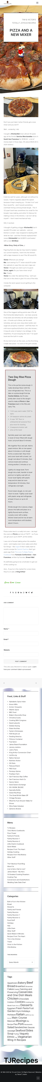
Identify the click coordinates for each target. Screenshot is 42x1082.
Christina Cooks (15, 718)
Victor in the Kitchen (14, 944)
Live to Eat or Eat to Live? (16, 869)
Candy (16, 989)
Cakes (10, 989)
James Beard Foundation (18, 744)
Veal (16, 1037)
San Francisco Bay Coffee (18, 777)
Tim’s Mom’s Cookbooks (16, 831)
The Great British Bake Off (18, 795)
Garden (11, 1011)
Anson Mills (13, 704)
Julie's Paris (13, 750)
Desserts (10, 907)
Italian (20, 1014)
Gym (18, 1011)
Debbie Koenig (14, 726)
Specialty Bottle (14, 790)
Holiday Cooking (13, 852)
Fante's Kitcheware (16, 731)
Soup (10, 1033)
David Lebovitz (14, 723)
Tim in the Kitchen (14, 939)
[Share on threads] (15, 592)
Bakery (22, 982)
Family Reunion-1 (13, 839)
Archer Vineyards (15, 707)
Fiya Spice (13, 742)
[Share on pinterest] (18, 592)
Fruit (31, 1008)
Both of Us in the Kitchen (16, 902)
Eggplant (11, 1008)
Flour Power (11, 833)
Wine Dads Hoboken (16, 806)
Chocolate (24, 999)
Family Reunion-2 (13, 841)
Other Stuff (11, 857)
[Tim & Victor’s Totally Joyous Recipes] (8, 2)
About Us (10, 866)
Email (6, 639)
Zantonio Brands (15, 809)
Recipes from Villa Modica (16, 855)
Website (7, 650)
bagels (17, 547)
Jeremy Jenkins (15, 747)
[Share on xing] (29, 592)
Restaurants (28, 1024)
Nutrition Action (14, 761)
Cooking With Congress (17, 720)
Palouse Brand (14, 766)
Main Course (19, 1017)
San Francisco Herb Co (17, 779)
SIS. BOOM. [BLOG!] (16, 787)
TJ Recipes (11, 828)
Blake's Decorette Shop (17, 715)
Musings (21, 1020)
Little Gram (11, 928)
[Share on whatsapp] (23, 592)
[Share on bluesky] (26, 592)
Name (6, 629)
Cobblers (11, 1002)
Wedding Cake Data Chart (16, 882)
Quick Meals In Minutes (15, 934)
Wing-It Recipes (16, 1039)
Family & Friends (13, 836)
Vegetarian (25, 1036)
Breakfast (20, 986)
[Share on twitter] (13, 592)
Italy (8, 926)
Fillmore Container (16, 739)
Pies (15, 1024)
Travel (9, 942)
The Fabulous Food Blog (16, 864)
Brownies (29, 986)
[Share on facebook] (10, 592)
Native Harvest (14, 758)
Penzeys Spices (15, 771)
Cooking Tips (12, 877)
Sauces (31, 1027)
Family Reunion (12, 912)
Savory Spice (14, 782)
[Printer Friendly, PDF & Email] (12, 583)
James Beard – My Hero (15, 872)
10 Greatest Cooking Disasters (18, 874)
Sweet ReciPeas (15, 793)
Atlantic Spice (14, 710)
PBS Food (12, 769)
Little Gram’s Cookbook (15, 844)
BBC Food (12, 712)
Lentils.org (13, 755)
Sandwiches (20, 1027)
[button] (37, 2)
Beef (30, 982)
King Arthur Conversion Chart (20, 752)
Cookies (20, 1001)
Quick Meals (11, 847)
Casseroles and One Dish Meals (19, 993)
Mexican (11, 1021)
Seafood (20, 1030)
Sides (29, 1030)
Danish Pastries (23, 549)
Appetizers (12, 983)
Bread (9, 904)
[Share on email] (31, 592)
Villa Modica (11, 947)
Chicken (13, 998)
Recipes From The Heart (16, 849)
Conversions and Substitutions (18, 880)
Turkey (16, 1034)
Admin (25, 1074)
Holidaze (11, 1014)
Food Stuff (11, 920)
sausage (11, 1030)
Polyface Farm (14, 774)
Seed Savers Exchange (17, 785)
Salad (10, 1027)
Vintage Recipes (15, 798)
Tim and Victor (16, 1072)
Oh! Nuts (12, 763)
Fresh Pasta (22, 1008)
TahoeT (19, 1074)
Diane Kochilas (14, 728)
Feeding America (15, 736)
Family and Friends (14, 909)
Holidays (10, 923)
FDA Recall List (14, 734)
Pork (21, 1024)
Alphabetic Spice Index (17, 702)
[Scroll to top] (38, 1078)
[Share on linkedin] (21, 592)
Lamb (27, 1015)
